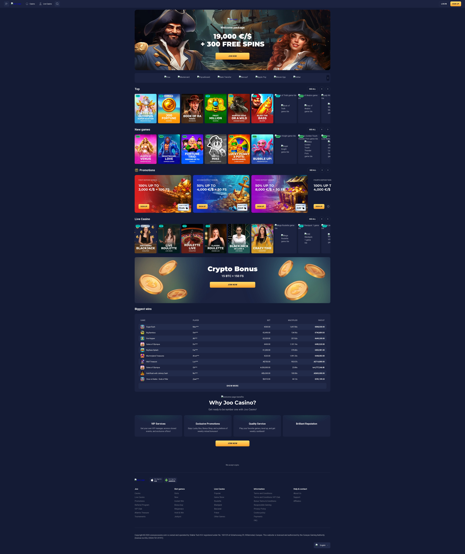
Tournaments (140, 516)
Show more (232, 386)
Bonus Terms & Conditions (265, 501)
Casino (137, 493)
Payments (258, 516)
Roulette (217, 501)
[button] (327, 78)
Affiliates (297, 501)
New (176, 497)
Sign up (455, 4)
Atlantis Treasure (142, 513)
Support (297, 497)
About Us (297, 493)
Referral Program (142, 505)
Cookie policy (259, 513)
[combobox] (322, 545)
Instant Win (179, 501)
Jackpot (177, 516)
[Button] (6, 4)
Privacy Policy (260, 509)
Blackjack (218, 505)
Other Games (219, 516)
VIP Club (138, 509)
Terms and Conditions (263, 493)
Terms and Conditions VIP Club (267, 497)
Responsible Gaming (262, 505)
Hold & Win (179, 513)
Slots (176, 493)
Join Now (232, 56)
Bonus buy (178, 505)
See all (312, 89)
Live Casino (140, 497)
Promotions (140, 501)
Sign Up (143, 206)
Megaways (179, 509)
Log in (444, 4)
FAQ (255, 520)
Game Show (219, 497)
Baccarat (217, 509)
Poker (216, 513)
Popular (217, 493)
